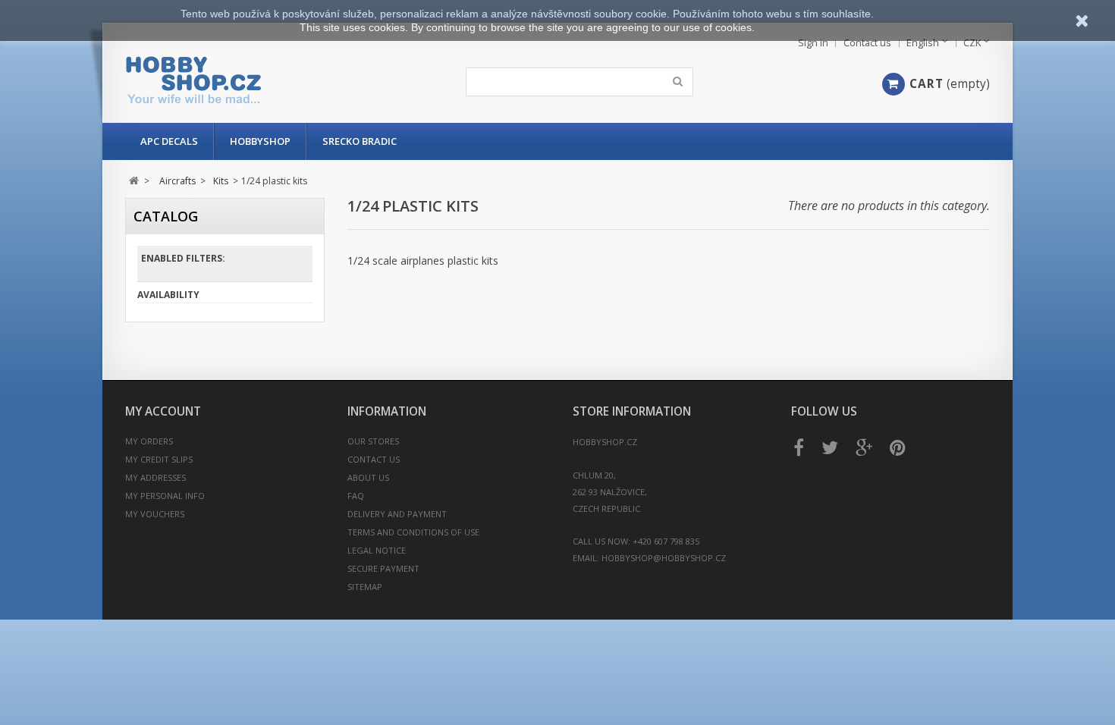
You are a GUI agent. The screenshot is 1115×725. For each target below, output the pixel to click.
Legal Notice (376, 550)
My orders (149, 441)
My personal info (165, 495)
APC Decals (169, 141)
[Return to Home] (134, 180)
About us (368, 477)
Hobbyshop (260, 141)
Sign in (813, 42)
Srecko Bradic (359, 141)
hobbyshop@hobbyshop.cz (663, 557)
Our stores (373, 441)
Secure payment (383, 568)
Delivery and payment (397, 513)
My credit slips (159, 459)
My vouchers (154, 513)
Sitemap (364, 586)
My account (163, 411)
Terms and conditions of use (413, 532)
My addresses (155, 477)
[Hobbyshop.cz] (267, 80)
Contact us (867, 42)
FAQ (355, 495)
